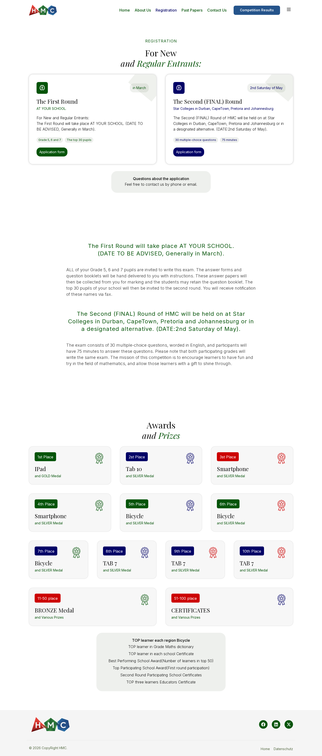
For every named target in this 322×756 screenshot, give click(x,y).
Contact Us (217, 10)
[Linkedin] (276, 724)
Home (124, 10)
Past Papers (192, 10)
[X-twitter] (289, 724)
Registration (166, 10)
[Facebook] (263, 724)
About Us (143, 10)
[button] (139, 87)
